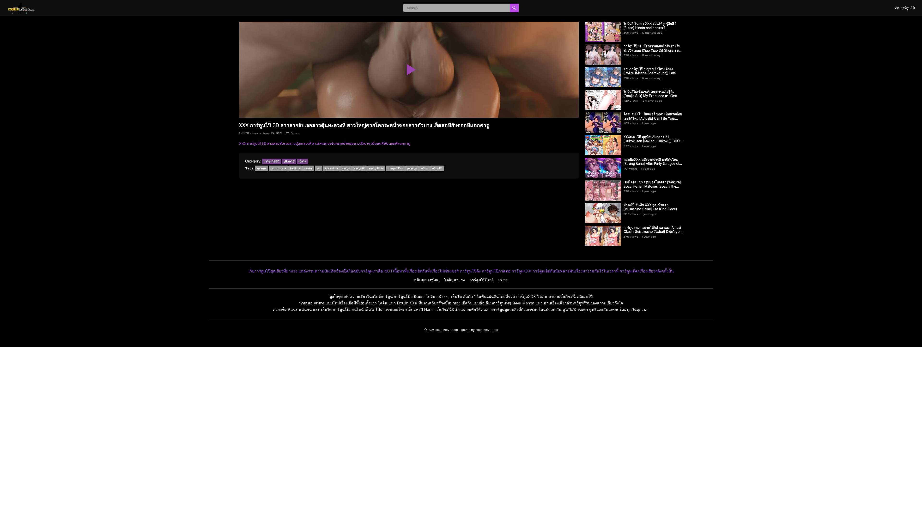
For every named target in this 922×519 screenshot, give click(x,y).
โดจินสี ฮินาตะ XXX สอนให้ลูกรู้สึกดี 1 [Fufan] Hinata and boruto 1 (650, 26)
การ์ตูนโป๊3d (376, 168)
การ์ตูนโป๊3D (271, 161)
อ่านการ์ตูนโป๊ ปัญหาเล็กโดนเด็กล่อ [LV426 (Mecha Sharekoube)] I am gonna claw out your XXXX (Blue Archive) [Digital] (650, 75)
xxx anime (331, 168)
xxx (318, 168)
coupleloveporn (446, 330)
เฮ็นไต (302, 161)
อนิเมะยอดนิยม (427, 280)
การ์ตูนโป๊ (359, 168)
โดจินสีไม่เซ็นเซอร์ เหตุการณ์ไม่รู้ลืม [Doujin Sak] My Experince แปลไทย (650, 94)
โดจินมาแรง (454, 280)
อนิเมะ (424, 168)
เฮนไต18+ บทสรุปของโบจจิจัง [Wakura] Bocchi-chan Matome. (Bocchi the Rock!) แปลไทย (652, 186)
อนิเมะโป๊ (289, 161)
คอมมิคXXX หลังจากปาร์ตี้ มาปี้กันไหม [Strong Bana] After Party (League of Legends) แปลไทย (651, 164)
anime (502, 280)
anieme (261, 168)
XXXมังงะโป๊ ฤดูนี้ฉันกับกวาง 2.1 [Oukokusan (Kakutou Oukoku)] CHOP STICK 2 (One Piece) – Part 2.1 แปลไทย (653, 141)
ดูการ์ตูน (412, 168)
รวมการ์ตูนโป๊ (904, 8)
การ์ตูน (346, 168)
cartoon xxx (278, 168)
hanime (295, 168)
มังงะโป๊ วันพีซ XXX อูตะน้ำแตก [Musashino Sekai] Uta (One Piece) (650, 207)
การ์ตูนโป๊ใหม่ (395, 168)
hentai (308, 168)
